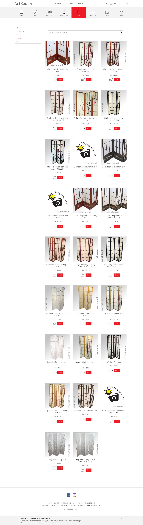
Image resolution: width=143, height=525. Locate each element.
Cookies (55, 523)
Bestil (60, 80)
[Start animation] (107, 3)
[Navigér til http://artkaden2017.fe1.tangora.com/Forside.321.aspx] (23, 3)
